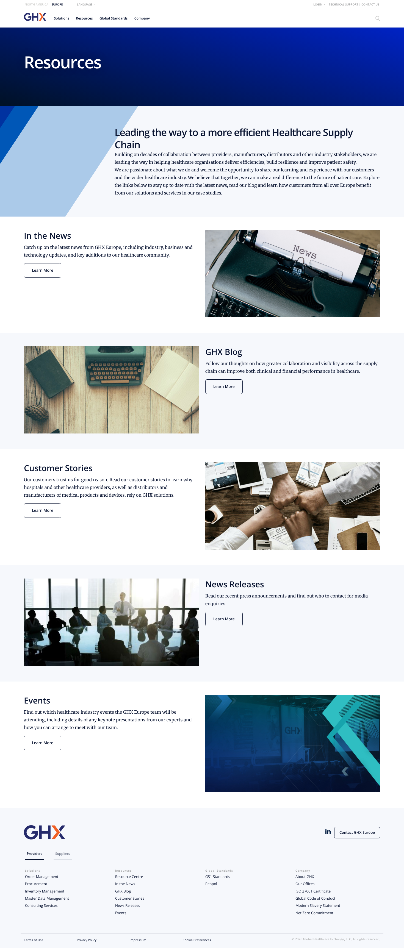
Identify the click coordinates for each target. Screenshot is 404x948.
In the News (125, 883)
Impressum (138, 940)
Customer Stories (129, 898)
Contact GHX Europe (357, 832)
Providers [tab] (34, 853)
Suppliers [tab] (62, 853)
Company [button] (142, 18)
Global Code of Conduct (315, 898)
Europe (57, 5)
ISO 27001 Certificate (313, 891)
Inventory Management (44, 891)
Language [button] (85, 5)
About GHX (304, 876)
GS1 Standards (217, 876)
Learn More (42, 270)
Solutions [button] (61, 18)
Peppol (211, 883)
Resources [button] (84, 18)
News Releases (127, 905)
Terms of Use (33, 940)
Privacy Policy (87, 940)
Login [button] (318, 5)
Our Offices (304, 883)
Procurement (36, 883)
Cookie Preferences (197, 940)
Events (120, 912)
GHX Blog (123, 891)
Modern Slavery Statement (317, 905)
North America (36, 5)
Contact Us (370, 5)
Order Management (41, 876)
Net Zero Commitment (314, 912)
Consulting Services (41, 905)
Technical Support (343, 5)
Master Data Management (47, 898)
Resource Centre (129, 876)
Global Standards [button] (113, 18)
